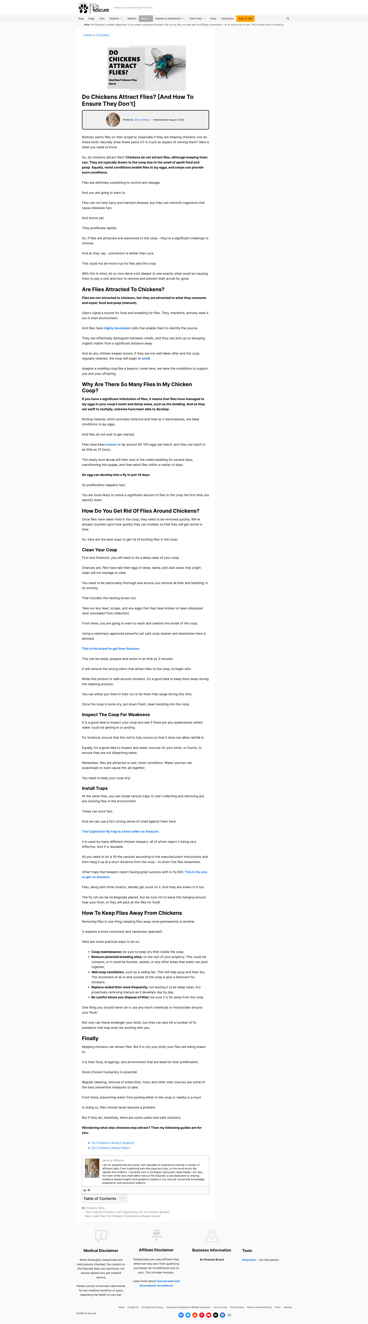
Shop (213, 18)
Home (87, 35)
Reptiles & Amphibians (168, 18)
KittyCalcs (249, 1260)
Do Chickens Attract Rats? (110, 1148)
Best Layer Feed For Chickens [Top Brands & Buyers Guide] (123, 1216)
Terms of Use (220, 1307)
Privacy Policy (237, 1307)
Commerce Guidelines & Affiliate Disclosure (188, 1307)
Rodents (114, 18)
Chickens (102, 35)
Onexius (210, 1259)
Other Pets (196, 18)
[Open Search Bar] (288, 18)
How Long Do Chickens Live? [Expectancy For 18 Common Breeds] (127, 1212)
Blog (81, 18)
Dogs (91, 18)
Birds (144, 18)
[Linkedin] (85, 1190)
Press (278, 1307)
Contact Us (133, 1307)
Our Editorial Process (152, 1307)
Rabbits (132, 18)
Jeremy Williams (142, 120)
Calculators (227, 18)
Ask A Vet (245, 18)
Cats (102, 18)
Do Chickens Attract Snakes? (113, 1143)
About (122, 1307)
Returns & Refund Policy (259, 1307)
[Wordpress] (89, 1190)
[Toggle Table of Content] (121, 1198)
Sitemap (287, 1307)
